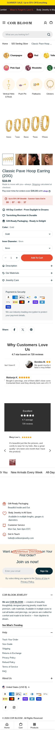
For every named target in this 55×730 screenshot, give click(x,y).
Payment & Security (15, 292)
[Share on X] (22, 329)
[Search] (48, 34)
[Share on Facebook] (14, 329)
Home (5, 43)
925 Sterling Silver (19, 43)
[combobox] (27, 34)
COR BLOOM (16, 718)
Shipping (36, 184)
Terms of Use (41, 578)
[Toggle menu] (4, 22)
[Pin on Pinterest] (31, 329)
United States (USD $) (16, 687)
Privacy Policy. (27, 582)
